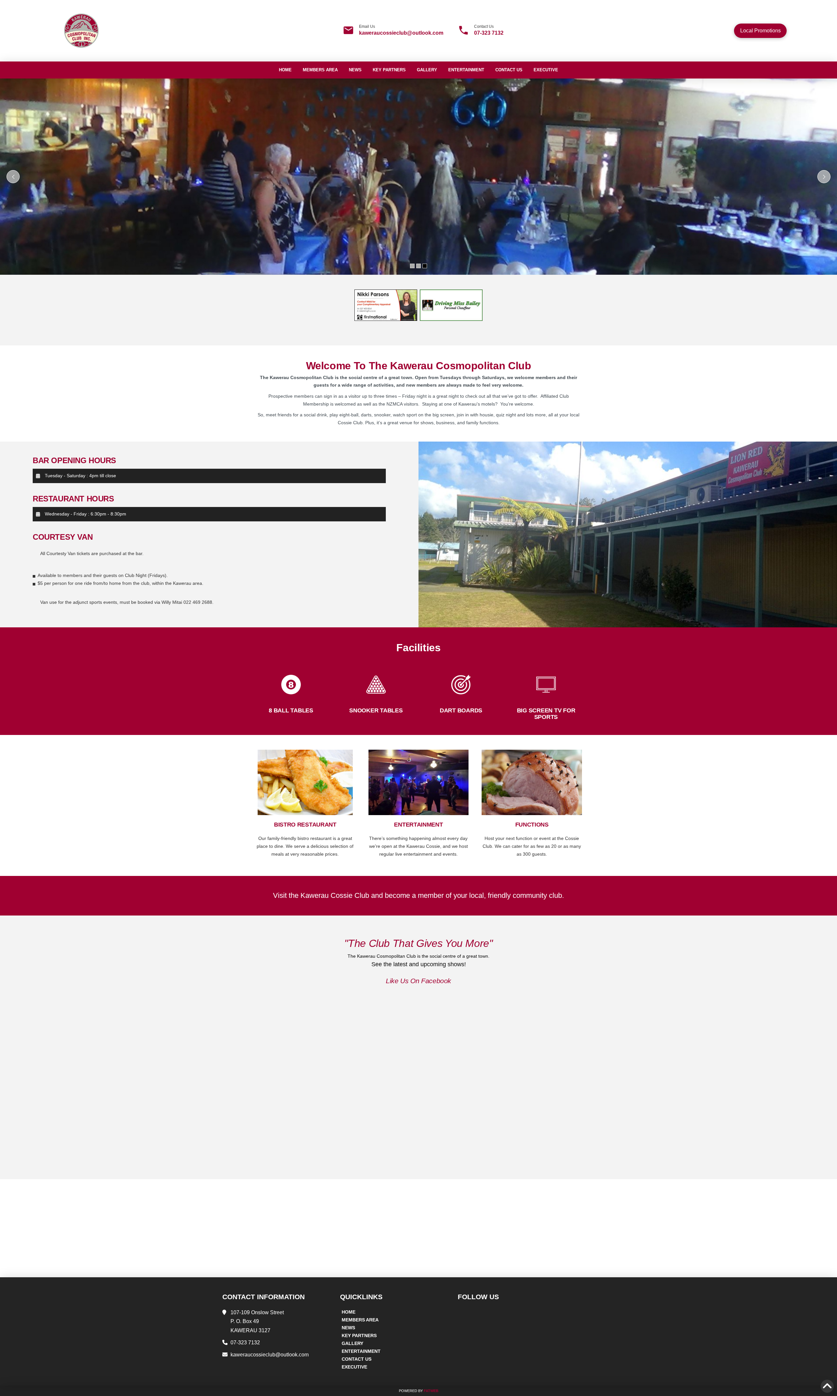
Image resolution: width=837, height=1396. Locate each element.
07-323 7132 (489, 33)
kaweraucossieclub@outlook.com (401, 33)
